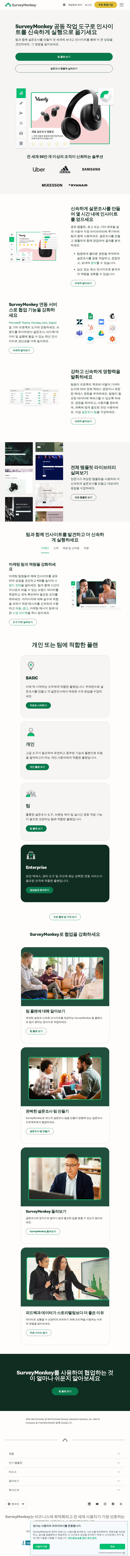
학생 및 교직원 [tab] (71, 548)
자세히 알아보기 (83, 283)
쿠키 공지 (92, 1537)
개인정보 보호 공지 (77, 1537)
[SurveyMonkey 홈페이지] (21, 5)
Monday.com (39, 322)
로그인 (88, 4)
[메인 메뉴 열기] (121, 5)
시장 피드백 (20, 613)
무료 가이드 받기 (38, 1332)
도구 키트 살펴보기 (23, 622)
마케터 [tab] (45, 548)
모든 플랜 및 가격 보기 (65, 916)
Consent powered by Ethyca (110, 1553)
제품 (18, 608)
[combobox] (16, 1504)
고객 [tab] (55, 548)
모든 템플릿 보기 (83, 497)
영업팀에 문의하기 (39, 890)
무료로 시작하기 (38, 705)
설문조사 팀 (89, 412)
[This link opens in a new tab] (89, 1504)
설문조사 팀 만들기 (40, 1131)
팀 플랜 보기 (64, 56)
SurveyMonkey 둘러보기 (43, 1231)
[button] (65, 1453)
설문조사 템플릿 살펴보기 (64, 68)
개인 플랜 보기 (37, 766)
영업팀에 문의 (75, 4)
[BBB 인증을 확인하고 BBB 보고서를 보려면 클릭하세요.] (27, 1544)
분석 (94, 263)
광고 (25, 608)
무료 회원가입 (105, 4)
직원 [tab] (86, 548)
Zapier (53, 322)
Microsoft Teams (19, 322)
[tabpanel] (65, 593)
